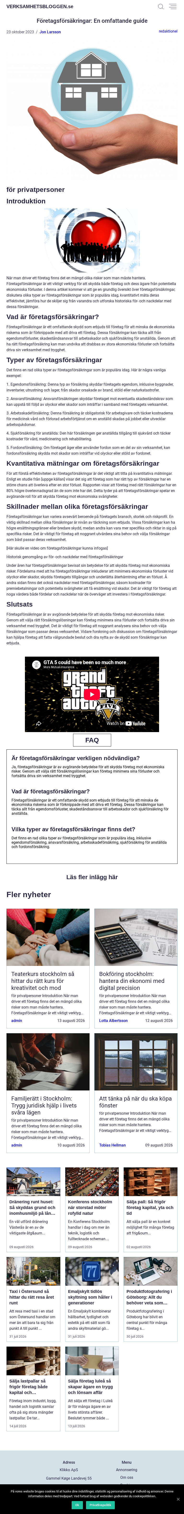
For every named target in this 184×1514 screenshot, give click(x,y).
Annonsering (126, 1470)
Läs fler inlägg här (92, 877)
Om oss (126, 1477)
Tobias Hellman (112, 1145)
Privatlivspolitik (100, 1505)
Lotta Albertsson (113, 1020)
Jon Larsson (50, 32)
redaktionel (168, 31)
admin (16, 1020)
